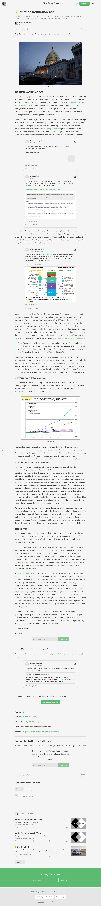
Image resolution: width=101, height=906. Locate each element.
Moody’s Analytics (53, 128)
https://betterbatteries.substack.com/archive (41, 731)
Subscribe (84, 4)
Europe (51, 366)
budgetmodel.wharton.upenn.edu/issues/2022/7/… (42, 189)
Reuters (50, 86)
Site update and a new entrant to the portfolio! (30, 836)
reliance (21, 335)
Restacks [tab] (27, 789)
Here (22, 242)
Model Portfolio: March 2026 (28, 833)
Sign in (94, 4)
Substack (41, 902)
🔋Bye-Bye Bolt (22, 847)
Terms (56, 892)
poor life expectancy (61, 459)
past (25, 562)
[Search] (72, 4)
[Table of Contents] (2, 453)
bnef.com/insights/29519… (34, 264)
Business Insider (50, 441)
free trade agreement (54, 326)
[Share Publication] (77, 4)
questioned (47, 372)
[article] (50, 823)
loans (34, 314)
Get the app (60, 897)
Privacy (50, 892)
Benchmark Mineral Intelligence (71, 338)
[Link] (11, 92)
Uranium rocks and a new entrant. (26, 822)
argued (57, 585)
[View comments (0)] (23, 29)
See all (18, 862)
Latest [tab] (22, 814)
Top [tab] (17, 814)
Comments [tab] (19, 789)
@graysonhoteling (57, 653)
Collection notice (64, 892)
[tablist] (23, 789)
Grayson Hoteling (25, 22)
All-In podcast (26, 573)
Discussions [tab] (29, 814)
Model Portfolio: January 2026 (28, 819)
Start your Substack (45, 897)
